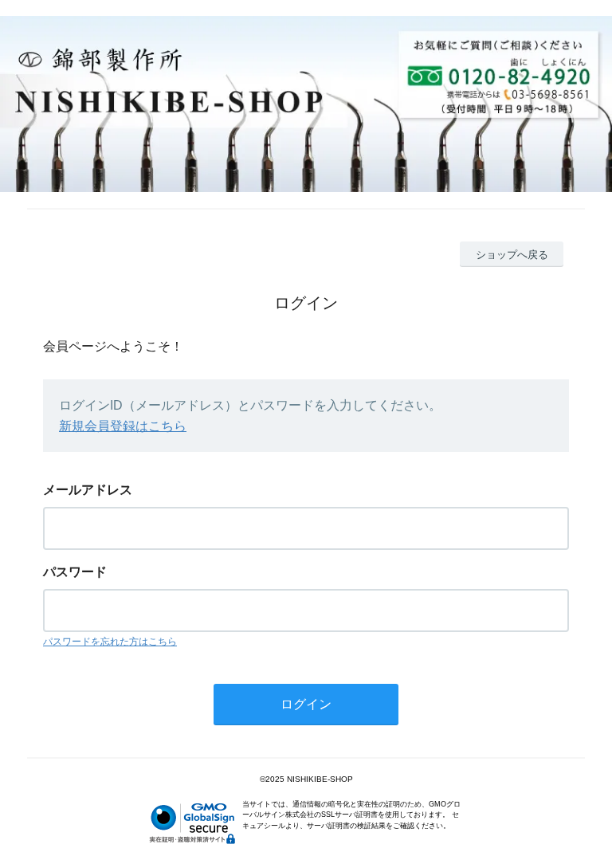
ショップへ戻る (512, 255)
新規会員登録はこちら (122, 426)
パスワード (75, 572)
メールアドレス (87, 490)
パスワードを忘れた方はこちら (110, 641)
